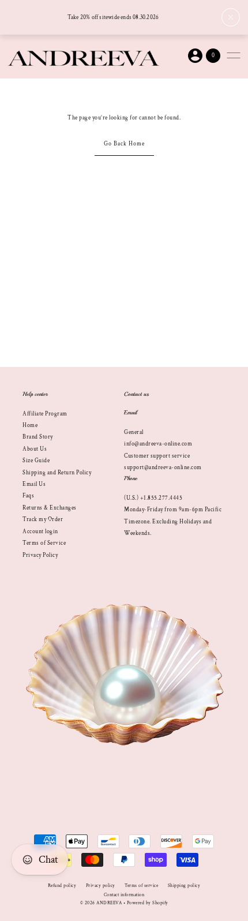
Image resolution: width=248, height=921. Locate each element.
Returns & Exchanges (49, 508)
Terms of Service (44, 543)
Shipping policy (184, 885)
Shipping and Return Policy (56, 473)
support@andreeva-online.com (163, 467)
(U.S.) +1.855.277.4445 (153, 498)
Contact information (124, 895)
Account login (40, 531)
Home (29, 425)
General (134, 432)
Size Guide (36, 460)
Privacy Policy (40, 555)
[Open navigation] (234, 55)
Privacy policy (100, 885)
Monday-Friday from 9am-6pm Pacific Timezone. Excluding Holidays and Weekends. (172, 521)
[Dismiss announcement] (230, 17)
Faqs (28, 496)
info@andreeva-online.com (158, 444)
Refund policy (62, 885)
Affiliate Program (44, 414)
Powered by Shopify (147, 903)
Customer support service (157, 456)
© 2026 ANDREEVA (101, 903)
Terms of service (141, 885)
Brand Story (37, 437)
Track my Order (42, 519)
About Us (34, 449)
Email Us (34, 484)
